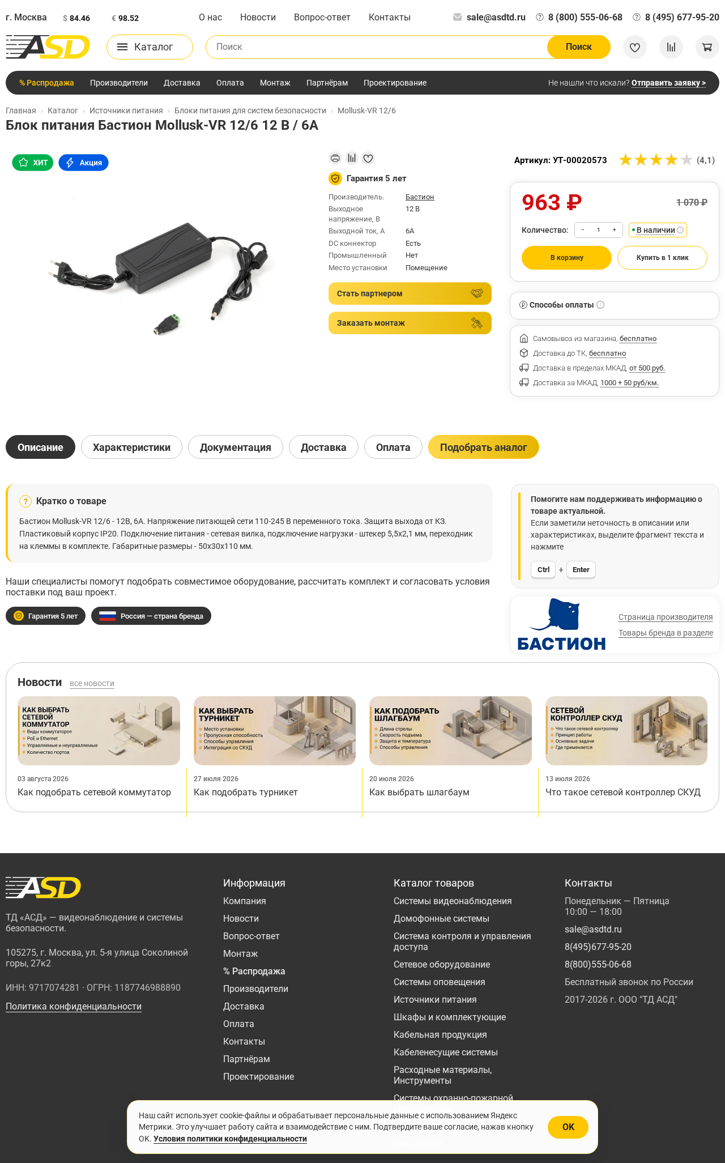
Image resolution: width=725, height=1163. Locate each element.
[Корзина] (707, 47)
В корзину (567, 258)
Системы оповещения (439, 982)
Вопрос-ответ (322, 17)
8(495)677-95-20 (598, 947)
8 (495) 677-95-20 (682, 17)
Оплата (230, 82)
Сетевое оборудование (442, 964)
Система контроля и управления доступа (462, 941)
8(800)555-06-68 (598, 964)
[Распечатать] (335, 158)
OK (568, 1127)
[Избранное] (635, 47)
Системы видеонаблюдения (453, 901)
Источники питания (435, 999)
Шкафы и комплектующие (450, 1017)
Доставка (182, 82)
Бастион (420, 197)
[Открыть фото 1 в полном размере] (158, 283)
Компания (244, 901)
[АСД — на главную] (48, 47)
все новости (92, 683)
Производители (119, 82)
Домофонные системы (441, 918)
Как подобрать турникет (246, 792)
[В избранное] (368, 158)
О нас (210, 17)
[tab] (40, 447)
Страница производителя (666, 616)
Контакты (390, 17)
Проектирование (395, 82)
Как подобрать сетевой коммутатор (94, 792)
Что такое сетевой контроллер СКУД (623, 792)
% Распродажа (46, 82)
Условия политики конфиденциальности (230, 1138)
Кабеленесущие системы (446, 1052)
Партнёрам (327, 82)
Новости (258, 17)
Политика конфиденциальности (74, 1006)
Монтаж (275, 82)
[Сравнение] (671, 47)
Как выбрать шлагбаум (419, 792)
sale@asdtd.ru (496, 17)
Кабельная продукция (440, 1034)
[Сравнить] (352, 158)
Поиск (579, 46)
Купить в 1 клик (663, 258)
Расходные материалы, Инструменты (443, 1075)
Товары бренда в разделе (666, 632)
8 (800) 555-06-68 (585, 17)
